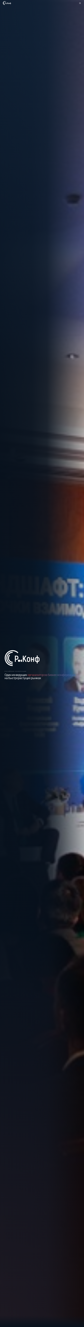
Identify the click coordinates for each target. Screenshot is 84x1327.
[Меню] (80, 3)
